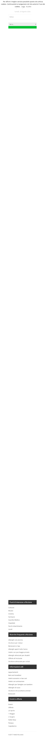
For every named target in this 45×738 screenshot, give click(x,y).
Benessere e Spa (14, 646)
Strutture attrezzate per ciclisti (19, 661)
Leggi (23, 7)
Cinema (11, 614)
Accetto (28, 7)
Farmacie (11, 617)
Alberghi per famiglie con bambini (20, 684)
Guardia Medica (14, 620)
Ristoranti (11, 694)
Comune (11, 608)
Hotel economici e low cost (17, 678)
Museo (10, 611)
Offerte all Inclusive (15, 658)
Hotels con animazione (16, 681)
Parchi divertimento (15, 626)
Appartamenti (13, 672)
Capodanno (12, 726)
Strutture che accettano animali (19, 691)
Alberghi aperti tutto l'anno (17, 649)
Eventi (10, 704)
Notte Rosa (12, 720)
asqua (11, 723)
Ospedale (11, 623)
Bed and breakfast (14, 675)
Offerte (10, 707)
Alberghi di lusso (14, 688)
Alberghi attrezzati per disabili (19, 655)
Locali (10, 629)
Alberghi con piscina (15, 640)
